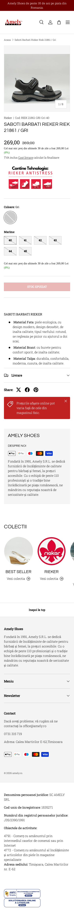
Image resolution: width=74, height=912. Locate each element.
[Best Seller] (18, 551)
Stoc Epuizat (37, 287)
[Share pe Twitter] (18, 389)
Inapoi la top (37, 610)
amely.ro (17, 773)
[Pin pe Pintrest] (36, 389)
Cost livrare (25, 157)
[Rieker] (51, 551)
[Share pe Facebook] (27, 389)
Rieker (8, 118)
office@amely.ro (34, 726)
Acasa (7, 40)
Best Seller (18, 572)
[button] (59, 22)
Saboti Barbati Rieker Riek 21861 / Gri (35, 40)
